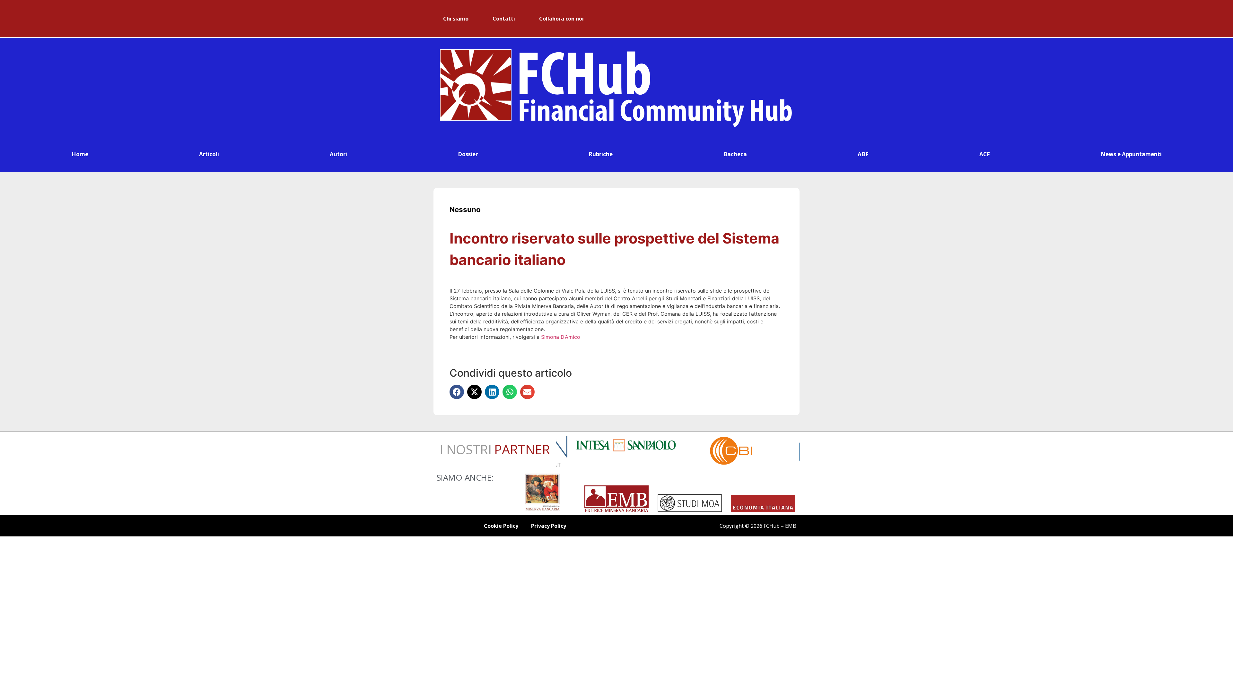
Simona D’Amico (560, 337)
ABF (863, 154)
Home (80, 154)
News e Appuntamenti (1131, 154)
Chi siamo (455, 18)
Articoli (209, 154)
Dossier (468, 154)
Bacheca (735, 154)
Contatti (504, 18)
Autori (338, 154)
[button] (457, 392)
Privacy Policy (548, 525)
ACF (984, 154)
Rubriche (601, 154)
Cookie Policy (501, 525)
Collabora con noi (561, 18)
